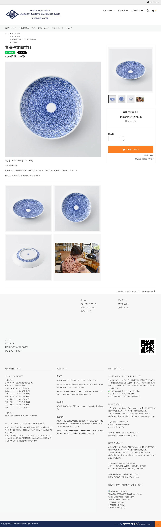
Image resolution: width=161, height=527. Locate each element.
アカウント (153, 2)
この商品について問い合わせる (127, 291)
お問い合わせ (57, 28)
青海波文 (14, 42)
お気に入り (132, 121)
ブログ (69, 28)
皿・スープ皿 (16, 34)
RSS (6, 343)
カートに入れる (132, 149)
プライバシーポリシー (14, 351)
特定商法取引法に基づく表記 (16, 347)
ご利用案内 (24, 28)
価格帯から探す (16, 39)
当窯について (10, 28)
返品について (148, 155)
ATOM (12, 343)
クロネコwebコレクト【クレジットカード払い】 (124, 396)
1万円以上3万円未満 (30, 39)
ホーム (7, 34)
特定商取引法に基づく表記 (144, 159)
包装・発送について (40, 28)
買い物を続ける (147, 291)
